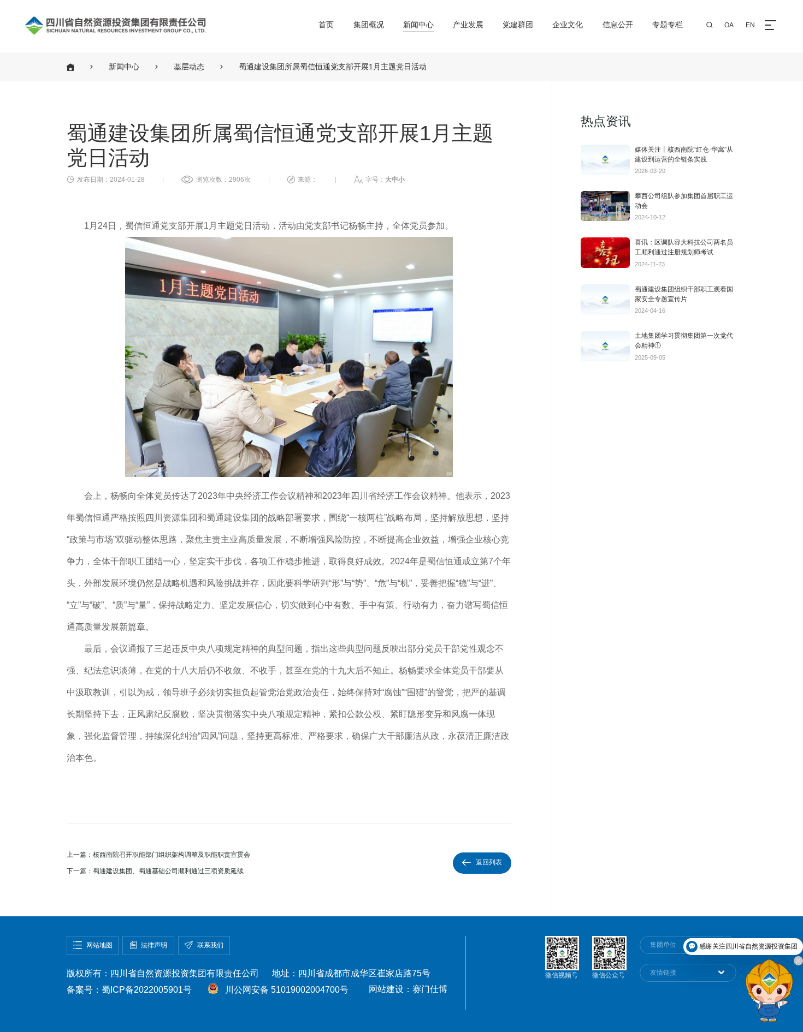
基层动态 (189, 67)
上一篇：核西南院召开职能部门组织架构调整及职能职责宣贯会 (158, 854)
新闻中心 (418, 25)
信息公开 (618, 25)
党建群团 (518, 25)
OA (729, 25)
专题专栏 (667, 25)
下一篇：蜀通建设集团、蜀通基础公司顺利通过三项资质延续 (155, 871)
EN (750, 25)
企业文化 (567, 25)
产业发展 (468, 25)
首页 (326, 25)
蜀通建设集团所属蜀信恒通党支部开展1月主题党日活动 (333, 67)
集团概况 (368, 25)
